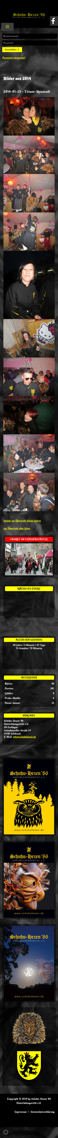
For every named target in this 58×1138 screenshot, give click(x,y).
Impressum (21, 1112)
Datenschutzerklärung (43, 1112)
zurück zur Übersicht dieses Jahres (22, 520)
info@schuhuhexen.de (24, 737)
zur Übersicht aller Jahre (16, 528)
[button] (6, 1132)
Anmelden (11, 49)
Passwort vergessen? (13, 57)
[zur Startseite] (29, 16)
